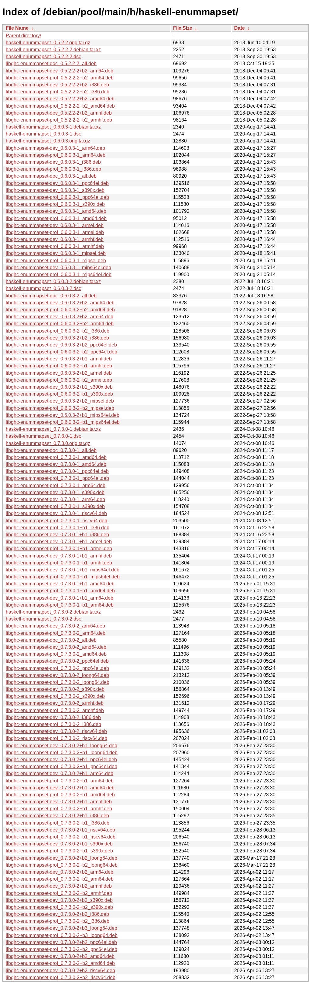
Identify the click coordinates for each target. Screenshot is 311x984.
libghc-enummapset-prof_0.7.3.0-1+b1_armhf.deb (59, 562)
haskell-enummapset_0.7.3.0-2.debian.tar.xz (53, 611)
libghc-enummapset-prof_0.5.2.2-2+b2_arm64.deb (60, 77)
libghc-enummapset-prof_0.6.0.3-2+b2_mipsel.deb (60, 408)
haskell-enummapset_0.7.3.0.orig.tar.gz (48, 443)
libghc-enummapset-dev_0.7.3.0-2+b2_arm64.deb (59, 872)
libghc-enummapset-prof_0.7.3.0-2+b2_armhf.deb (59, 893)
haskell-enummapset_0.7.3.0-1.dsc (43, 436)
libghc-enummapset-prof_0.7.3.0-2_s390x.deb (55, 696)
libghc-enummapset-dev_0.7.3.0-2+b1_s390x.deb (59, 843)
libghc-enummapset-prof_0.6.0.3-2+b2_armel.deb (59, 380)
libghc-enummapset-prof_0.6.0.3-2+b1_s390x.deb (59, 394)
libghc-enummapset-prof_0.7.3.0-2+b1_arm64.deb (60, 780)
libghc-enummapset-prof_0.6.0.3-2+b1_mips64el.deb (63, 422)
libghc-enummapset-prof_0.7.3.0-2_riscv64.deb (56, 738)
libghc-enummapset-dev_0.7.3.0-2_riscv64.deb (56, 731)
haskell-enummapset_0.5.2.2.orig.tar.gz (48, 42)
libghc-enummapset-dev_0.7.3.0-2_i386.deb (53, 717)
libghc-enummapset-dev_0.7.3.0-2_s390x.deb (55, 689)
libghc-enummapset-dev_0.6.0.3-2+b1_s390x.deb (59, 387)
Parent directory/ (23, 35)
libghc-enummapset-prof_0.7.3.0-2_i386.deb (53, 724)
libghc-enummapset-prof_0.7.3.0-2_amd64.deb (56, 654)
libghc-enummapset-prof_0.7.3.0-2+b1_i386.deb (57, 822)
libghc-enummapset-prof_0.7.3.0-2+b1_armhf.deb (59, 808)
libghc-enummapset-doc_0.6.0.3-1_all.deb (51, 176)
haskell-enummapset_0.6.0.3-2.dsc (43, 288)
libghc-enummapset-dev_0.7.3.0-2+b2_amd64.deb (60, 956)
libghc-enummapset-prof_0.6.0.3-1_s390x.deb (55, 204)
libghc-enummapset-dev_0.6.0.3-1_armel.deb (55, 225)
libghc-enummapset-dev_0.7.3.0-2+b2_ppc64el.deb (61, 942)
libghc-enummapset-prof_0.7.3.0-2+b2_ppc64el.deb (61, 949)
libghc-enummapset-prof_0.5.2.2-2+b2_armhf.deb (59, 119)
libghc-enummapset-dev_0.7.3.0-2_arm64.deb (55, 625)
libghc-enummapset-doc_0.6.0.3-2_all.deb (51, 295)
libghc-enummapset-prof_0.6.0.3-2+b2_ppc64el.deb (61, 351)
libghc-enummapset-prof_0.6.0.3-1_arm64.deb (55, 155)
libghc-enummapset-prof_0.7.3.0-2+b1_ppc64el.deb (61, 766)
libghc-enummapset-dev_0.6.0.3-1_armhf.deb (55, 239)
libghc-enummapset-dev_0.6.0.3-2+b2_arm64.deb (59, 316)
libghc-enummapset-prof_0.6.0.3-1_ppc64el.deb (57, 197)
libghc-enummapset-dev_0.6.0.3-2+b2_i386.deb (57, 337)
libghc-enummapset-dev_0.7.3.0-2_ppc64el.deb (57, 661)
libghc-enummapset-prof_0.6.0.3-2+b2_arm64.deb (60, 323)
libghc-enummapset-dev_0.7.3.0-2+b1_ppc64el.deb (61, 759)
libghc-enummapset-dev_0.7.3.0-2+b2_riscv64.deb (60, 970)
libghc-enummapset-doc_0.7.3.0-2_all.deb (51, 640)
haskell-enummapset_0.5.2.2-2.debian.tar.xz (53, 49)
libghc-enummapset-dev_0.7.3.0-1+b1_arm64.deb (59, 598)
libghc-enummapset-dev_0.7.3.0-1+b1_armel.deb (59, 541)
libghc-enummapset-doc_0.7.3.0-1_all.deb (51, 450)
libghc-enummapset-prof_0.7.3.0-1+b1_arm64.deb (60, 604)
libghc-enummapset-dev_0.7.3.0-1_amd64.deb (56, 464)
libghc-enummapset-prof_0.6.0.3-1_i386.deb (53, 169)
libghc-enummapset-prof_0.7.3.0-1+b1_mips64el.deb (63, 576)
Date (239, 28)
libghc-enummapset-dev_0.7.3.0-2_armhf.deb (55, 703)
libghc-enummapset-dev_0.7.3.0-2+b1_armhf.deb (59, 801)
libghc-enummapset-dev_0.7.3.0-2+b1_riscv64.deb (60, 829)
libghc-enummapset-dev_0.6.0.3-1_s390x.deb (55, 190)
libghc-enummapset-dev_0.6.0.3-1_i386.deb (53, 162)
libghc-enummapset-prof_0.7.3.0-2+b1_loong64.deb (62, 752)
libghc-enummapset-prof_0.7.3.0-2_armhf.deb (55, 710)
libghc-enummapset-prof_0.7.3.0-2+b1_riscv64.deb (60, 836)
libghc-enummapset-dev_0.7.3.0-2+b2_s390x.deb (59, 900)
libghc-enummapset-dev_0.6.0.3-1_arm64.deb (55, 148)
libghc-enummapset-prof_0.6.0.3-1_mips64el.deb (58, 274)
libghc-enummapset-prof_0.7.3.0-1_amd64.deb (56, 457)
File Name (17, 28)
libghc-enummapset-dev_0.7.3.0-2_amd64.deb (56, 647)
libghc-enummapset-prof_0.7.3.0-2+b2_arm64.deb (60, 879)
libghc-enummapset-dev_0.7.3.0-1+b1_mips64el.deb (62, 569)
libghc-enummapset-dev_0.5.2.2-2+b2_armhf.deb (59, 112)
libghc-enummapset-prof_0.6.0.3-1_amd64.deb (56, 218)
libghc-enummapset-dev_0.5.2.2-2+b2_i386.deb (57, 84)
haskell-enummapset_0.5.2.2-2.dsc (43, 56)
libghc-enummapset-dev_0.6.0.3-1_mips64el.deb (58, 267)
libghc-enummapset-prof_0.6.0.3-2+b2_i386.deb (57, 330)
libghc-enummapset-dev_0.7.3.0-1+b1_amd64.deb (60, 583)
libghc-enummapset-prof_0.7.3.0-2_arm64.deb (55, 633)
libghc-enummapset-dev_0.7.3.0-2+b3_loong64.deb (61, 928)
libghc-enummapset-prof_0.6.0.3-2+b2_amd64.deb (60, 309)
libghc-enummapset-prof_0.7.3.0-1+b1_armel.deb (59, 548)
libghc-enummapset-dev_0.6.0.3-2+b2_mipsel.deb (60, 400)
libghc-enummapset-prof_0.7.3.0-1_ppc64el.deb (57, 478)
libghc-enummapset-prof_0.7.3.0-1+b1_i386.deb (57, 527)
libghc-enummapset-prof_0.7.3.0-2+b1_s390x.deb (59, 850)
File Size (182, 28)
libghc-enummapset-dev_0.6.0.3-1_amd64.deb (56, 211)
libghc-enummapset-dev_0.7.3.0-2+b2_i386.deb (57, 914)
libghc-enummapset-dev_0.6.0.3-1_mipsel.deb (56, 253)
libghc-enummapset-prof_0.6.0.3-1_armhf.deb (55, 246)
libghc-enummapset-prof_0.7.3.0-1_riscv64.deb (56, 520)
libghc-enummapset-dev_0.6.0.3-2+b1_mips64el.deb (62, 415)
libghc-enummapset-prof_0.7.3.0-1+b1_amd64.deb (60, 590)
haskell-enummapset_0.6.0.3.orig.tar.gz (48, 140)
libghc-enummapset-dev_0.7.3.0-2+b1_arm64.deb (59, 773)
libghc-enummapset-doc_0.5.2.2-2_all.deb (51, 63)
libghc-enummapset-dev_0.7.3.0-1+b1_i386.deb (57, 534)
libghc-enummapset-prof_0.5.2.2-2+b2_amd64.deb (60, 106)
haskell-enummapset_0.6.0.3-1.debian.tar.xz (53, 126)
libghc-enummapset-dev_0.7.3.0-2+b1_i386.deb (57, 815)
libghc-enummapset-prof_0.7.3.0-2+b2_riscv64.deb (60, 977)
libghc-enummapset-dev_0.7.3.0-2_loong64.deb (57, 675)
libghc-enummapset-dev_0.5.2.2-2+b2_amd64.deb (60, 98)
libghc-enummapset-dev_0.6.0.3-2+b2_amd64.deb (60, 302)
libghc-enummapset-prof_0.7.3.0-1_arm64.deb (55, 485)
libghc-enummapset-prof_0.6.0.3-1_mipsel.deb (56, 260)
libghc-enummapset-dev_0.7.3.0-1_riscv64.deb (56, 513)
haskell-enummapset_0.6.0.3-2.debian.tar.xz (53, 281)
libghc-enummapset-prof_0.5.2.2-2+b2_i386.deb (57, 91)
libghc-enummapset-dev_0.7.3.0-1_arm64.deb (55, 499)
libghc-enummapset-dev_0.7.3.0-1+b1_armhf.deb (59, 555)
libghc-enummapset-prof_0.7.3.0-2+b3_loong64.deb (62, 935)
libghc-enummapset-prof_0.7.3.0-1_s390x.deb (55, 506)
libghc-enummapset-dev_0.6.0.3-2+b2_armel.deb (59, 373)
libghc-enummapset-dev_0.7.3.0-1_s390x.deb (55, 492)
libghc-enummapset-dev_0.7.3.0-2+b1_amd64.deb (60, 787)
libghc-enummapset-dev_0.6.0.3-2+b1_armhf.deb (59, 358)
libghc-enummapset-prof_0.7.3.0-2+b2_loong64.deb (62, 865)
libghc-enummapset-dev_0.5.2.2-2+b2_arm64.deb (59, 70)
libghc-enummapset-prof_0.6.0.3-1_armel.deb (55, 232)
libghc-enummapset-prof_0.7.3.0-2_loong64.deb (57, 682)
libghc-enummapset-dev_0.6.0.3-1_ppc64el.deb (57, 183)
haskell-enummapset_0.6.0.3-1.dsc (43, 133)
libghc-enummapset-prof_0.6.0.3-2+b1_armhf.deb (59, 365)
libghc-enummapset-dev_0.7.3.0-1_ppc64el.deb (57, 471)
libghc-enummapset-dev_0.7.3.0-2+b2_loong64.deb (61, 858)
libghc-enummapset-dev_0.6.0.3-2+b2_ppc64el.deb (61, 344)
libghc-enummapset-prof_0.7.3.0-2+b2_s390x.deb (59, 907)
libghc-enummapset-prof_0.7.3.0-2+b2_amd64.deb (60, 963)
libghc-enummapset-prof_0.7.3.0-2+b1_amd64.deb (60, 794)
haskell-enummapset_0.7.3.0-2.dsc (43, 618)
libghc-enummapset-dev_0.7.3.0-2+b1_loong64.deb (61, 745)
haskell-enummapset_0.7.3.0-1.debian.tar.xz (53, 429)
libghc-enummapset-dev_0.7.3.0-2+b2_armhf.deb (59, 886)
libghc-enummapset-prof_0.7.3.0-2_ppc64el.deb (57, 668)
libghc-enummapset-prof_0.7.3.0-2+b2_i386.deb (57, 921)
